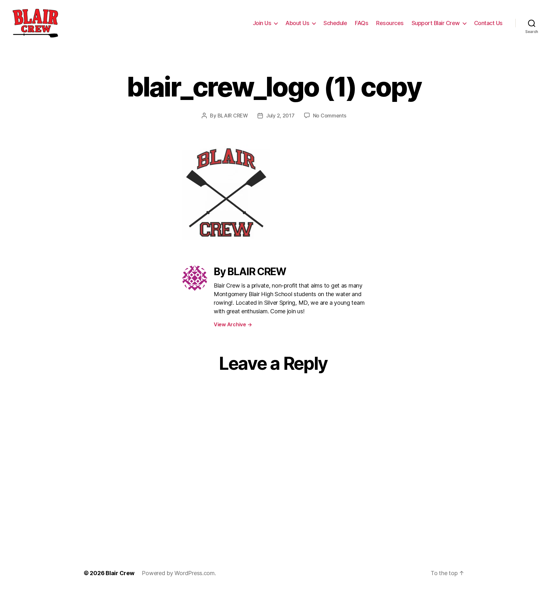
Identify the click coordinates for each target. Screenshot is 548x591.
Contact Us (488, 23)
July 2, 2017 (280, 115)
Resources (390, 23)
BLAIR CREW (233, 115)
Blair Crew (120, 573)
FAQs (361, 23)
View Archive (233, 324)
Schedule (335, 23)
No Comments (329, 115)
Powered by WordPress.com (178, 573)
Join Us (262, 23)
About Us (297, 23)
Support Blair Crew (436, 23)
